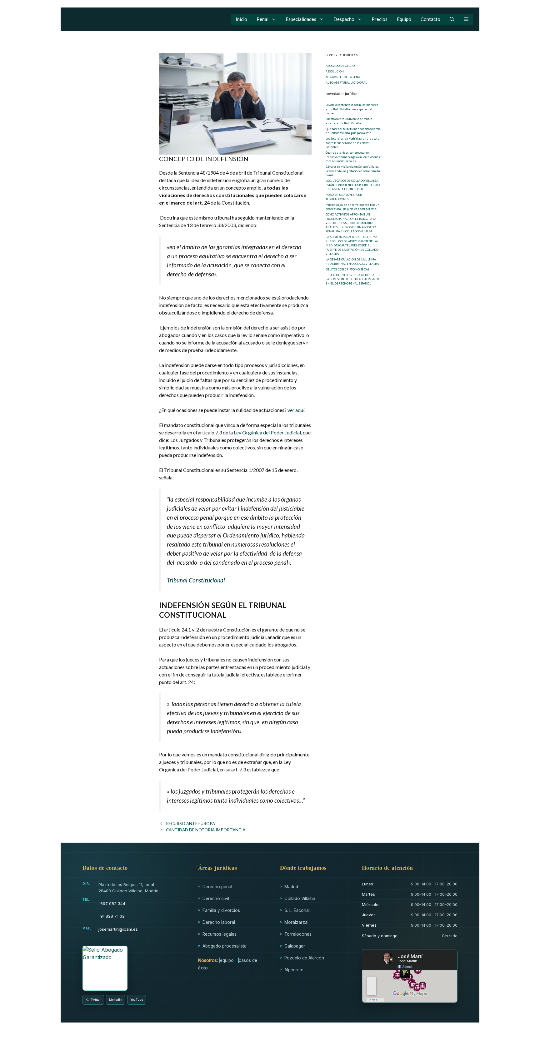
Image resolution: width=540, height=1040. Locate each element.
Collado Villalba (299, 898)
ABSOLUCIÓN (335, 71)
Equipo (404, 19)
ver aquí (296, 410)
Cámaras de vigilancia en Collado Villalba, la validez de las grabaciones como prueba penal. (353, 171)
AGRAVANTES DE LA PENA (343, 77)
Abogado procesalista (224, 945)
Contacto (430, 19)
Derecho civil (215, 898)
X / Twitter (93, 999)
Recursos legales (219, 934)
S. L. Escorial (297, 910)
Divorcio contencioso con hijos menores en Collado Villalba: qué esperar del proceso (352, 109)
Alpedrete (293, 969)
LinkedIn (115, 999)
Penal (262, 19)
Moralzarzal (296, 922)
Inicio (241, 19)
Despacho (343, 19)
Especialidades (301, 19)
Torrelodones (298, 934)
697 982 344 (112, 903)
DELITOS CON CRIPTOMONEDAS (347, 269)
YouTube (136, 999)
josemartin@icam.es (118, 929)
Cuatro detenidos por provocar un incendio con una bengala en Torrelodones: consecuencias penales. (353, 157)
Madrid (291, 886)
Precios (380, 19)
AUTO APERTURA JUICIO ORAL (346, 82)
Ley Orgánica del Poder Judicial (267, 432)
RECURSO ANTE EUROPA (190, 823)
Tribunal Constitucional (196, 580)
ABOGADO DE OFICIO (340, 65)
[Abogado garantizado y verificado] (105, 968)
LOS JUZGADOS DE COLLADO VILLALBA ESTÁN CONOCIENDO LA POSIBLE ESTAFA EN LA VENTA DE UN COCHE (353, 185)
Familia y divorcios (221, 910)
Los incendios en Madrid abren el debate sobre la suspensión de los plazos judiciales (352, 143)
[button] (452, 19)
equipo (227, 960)
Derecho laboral (218, 922)
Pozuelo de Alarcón (304, 957)
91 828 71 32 (112, 916)
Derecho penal (217, 886)
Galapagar (294, 945)
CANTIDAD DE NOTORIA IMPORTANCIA (205, 829)
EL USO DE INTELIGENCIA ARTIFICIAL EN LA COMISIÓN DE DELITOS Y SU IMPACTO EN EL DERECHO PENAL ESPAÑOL (353, 279)
